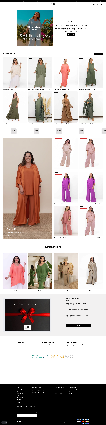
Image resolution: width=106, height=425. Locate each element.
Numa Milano (46, 422)
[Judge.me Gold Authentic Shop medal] (53, 356)
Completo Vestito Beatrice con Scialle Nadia (61, 123)
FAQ (17, 391)
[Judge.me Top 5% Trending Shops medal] (71, 356)
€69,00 (69, 89)
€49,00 (12, 89)
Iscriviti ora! (26, 415)
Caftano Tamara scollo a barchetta (60, 89)
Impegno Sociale (20, 397)
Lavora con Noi (20, 389)
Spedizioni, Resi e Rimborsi (59, 387)
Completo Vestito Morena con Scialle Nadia (86, 123)
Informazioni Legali (72, 387)
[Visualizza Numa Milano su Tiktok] (20, 421)
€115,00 (49, 89)
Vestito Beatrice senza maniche (84, 89)
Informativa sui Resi (58, 389)
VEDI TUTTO (98, 54)
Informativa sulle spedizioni (59, 391)
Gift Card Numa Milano (73, 298)
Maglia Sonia (56, 203)
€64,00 (40, 123)
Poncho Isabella (6, 89)
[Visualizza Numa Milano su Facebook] (22, 421)
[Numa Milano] (53, 4)
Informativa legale (73, 395)
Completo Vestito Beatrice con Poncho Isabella (36, 89)
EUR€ (93, 4)
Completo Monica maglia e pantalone (85, 237)
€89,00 (57, 238)
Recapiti (70, 397)
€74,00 (17, 123)
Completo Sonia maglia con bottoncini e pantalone (88, 203)
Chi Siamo (19, 387)
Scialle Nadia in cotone (32, 123)
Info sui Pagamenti (58, 393)
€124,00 (97, 123)
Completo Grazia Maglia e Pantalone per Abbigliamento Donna (65, 237)
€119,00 (73, 123)
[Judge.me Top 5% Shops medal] (67, 356)
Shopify (55, 423)
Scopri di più (71, 34)
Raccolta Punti (20, 393)
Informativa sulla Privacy (74, 389)
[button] (100, 4)
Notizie (18, 395)
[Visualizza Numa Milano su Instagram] (17, 421)
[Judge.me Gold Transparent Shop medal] (57, 356)
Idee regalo (19, 399)
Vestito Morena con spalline (8, 123)
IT (96, 4)
